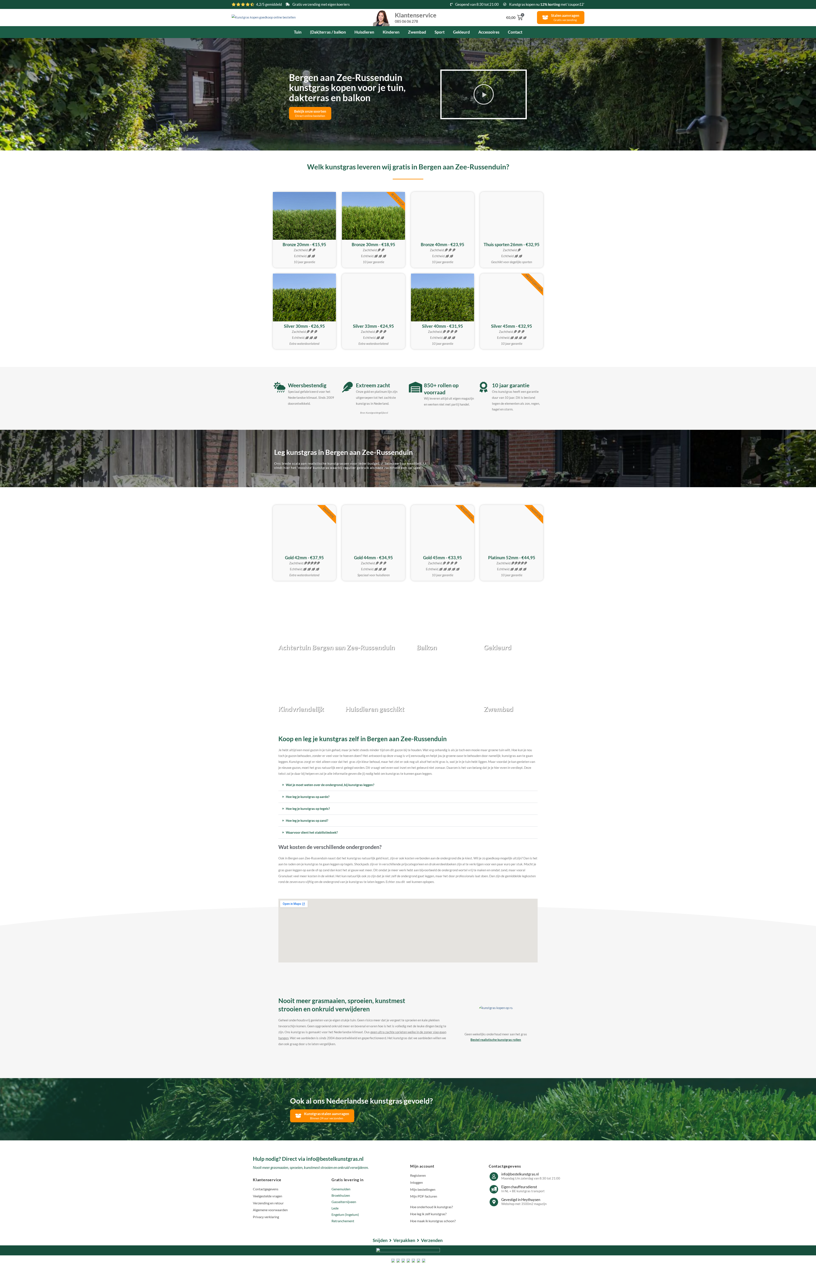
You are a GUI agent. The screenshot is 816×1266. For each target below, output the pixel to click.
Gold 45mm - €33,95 (442, 557)
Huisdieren (364, 32)
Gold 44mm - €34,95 (373, 557)
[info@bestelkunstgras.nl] (494, 1176)
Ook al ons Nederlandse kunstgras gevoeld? (361, 1100)
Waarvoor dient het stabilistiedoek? (312, 832)
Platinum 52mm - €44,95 (511, 557)
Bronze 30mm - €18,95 (373, 244)
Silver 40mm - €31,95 (442, 326)
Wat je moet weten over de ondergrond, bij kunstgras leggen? (330, 785)
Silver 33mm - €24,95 (373, 326)
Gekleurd (461, 32)
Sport (440, 32)
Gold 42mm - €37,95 (304, 557)
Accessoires (488, 32)
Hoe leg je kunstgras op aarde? (307, 797)
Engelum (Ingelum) (345, 1214)
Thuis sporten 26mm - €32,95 (512, 244)
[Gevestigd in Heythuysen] (494, 1202)
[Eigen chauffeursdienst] (494, 1189)
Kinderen (391, 32)
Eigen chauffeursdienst (519, 1187)
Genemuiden (341, 1189)
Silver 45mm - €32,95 (511, 326)
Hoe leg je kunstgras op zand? (307, 820)
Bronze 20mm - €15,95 (304, 244)
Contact (515, 32)
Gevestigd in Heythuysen (520, 1199)
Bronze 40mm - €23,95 (442, 244)
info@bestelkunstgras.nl (520, 1174)
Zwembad (417, 32)
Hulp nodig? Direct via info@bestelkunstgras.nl (308, 1158)
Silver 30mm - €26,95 (304, 326)
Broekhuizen (341, 1195)
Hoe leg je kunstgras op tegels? (308, 808)
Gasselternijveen (344, 1202)
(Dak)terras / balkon (328, 32)
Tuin (298, 32)
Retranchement (343, 1221)
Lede (335, 1208)
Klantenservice (415, 17)
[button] (483, 94)
